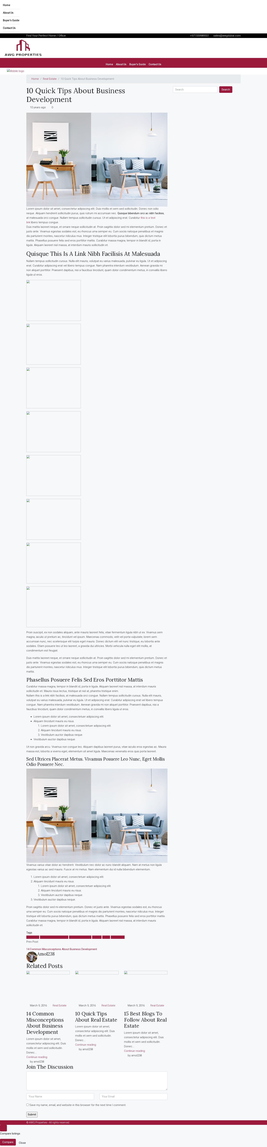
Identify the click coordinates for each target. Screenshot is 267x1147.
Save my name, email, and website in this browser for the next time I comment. (77, 1105)
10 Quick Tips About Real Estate (96, 1016)
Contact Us (9, 28)
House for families (80, 937)
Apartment (32, 937)
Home (6, 5)
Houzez (97, 937)
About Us (8, 12)
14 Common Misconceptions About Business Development (45, 1022)
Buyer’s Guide (11, 20)
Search (226, 89)
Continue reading (36, 1057)
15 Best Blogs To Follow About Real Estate (145, 1019)
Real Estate (50, 78)
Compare (7, 1142)
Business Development (54, 937)
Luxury (106, 937)
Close (22, 1142)
